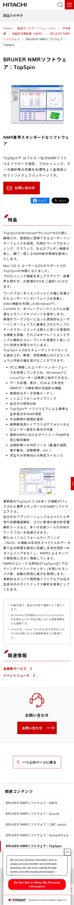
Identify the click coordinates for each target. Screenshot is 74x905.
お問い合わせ (25, 188)
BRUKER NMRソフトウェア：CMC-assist (36, 824)
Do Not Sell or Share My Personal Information (37, 884)
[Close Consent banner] (67, 852)
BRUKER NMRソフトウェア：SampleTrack (37, 835)
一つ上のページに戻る (39, 762)
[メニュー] (69, 4)
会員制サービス (15, 669)
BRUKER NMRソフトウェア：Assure (32, 814)
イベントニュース (17, 676)
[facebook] (40, 200)
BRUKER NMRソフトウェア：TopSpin (34, 846)
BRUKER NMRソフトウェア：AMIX (31, 803)
